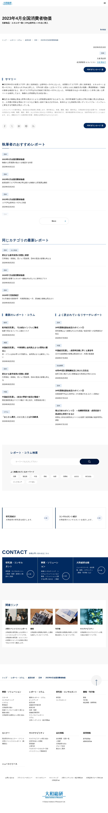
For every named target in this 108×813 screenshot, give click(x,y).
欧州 (5, 322)
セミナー (6, 733)
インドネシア (17, 482)
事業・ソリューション (11, 692)
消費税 (65, 476)
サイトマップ (53, 778)
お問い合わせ (9, 778)
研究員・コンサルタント (66, 692)
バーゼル (32, 482)
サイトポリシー (41, 778)
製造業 (25, 476)
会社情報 (60, 733)
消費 (14, 476)
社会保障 (60, 365)
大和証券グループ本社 (93, 778)
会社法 (76, 476)
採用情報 (87, 733)
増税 (45, 476)
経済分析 (28, 40)
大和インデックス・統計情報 (71, 778)
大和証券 (55, 780)
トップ (4, 40)
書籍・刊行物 (88, 692)
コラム (6, 412)
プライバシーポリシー (25, 778)
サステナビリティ (36, 733)
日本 (35, 40)
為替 (54, 476)
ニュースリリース (9, 764)
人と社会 (14, 250)
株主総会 (88, 476)
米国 (5, 342)
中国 (5, 392)
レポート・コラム (16, 40)
